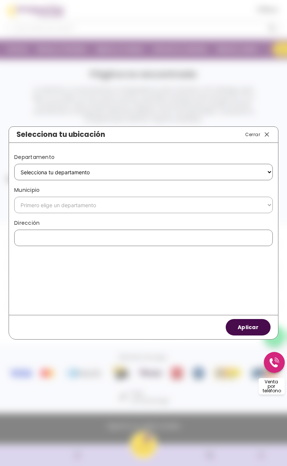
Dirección (27, 223)
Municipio (27, 190)
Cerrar (252, 134)
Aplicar (248, 327)
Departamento (34, 157)
